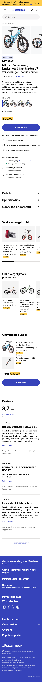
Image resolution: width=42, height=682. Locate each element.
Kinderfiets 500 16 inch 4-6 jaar (10, 301)
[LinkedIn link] (18, 607)
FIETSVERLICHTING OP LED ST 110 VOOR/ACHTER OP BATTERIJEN (10, 248)
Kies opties (21, 382)
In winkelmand (21, 127)
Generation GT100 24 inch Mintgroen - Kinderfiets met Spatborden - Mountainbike (27, 304)
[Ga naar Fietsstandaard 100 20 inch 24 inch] (8, 363)
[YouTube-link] (8, 607)
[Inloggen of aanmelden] (32, 10)
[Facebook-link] (4, 607)
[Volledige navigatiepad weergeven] (3, 23)
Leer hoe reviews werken (10, 417)
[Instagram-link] (13, 607)
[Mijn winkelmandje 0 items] (37, 10)
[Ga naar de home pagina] (18, 10)
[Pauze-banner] (34, 3)
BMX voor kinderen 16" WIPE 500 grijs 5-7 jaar (27, 247)
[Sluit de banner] (38, 3)
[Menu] (4, 10)
